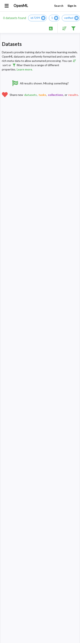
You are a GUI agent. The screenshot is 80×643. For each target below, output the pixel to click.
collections (55, 94)
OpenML (21, 5)
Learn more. (25, 69)
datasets (30, 94)
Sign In (71, 5)
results (73, 94)
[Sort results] (63, 28)
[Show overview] (50, 28)
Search (58, 5)
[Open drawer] (7, 5)
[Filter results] (73, 28)
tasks (42, 94)
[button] (37, 18)
